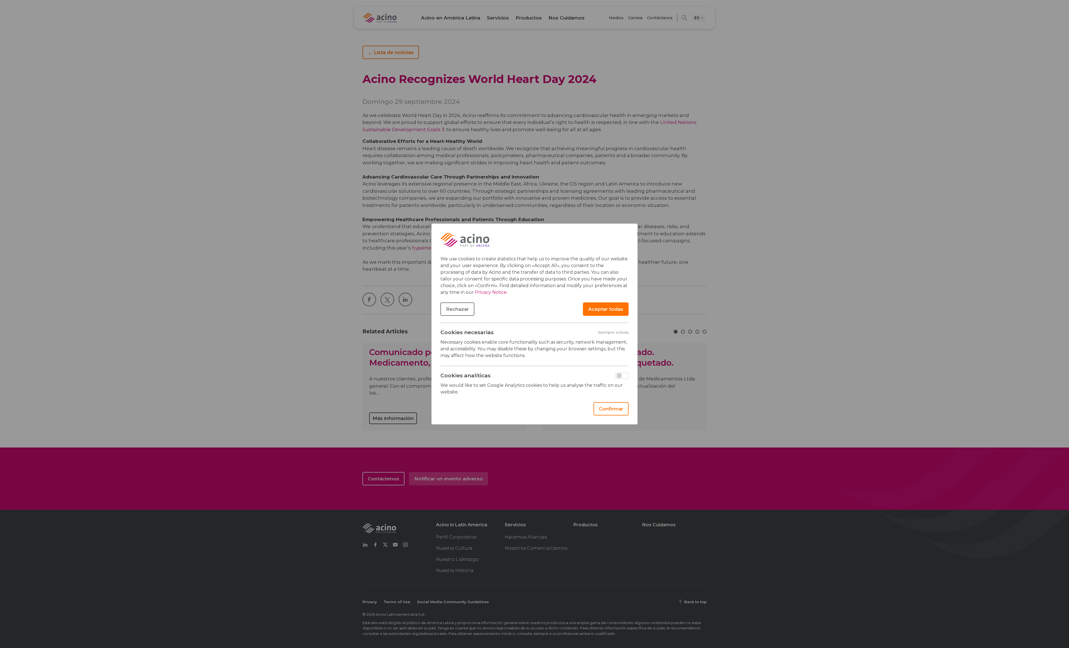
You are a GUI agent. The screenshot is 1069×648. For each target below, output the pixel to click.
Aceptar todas (605, 309)
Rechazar (457, 309)
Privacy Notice (491, 292)
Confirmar (611, 409)
